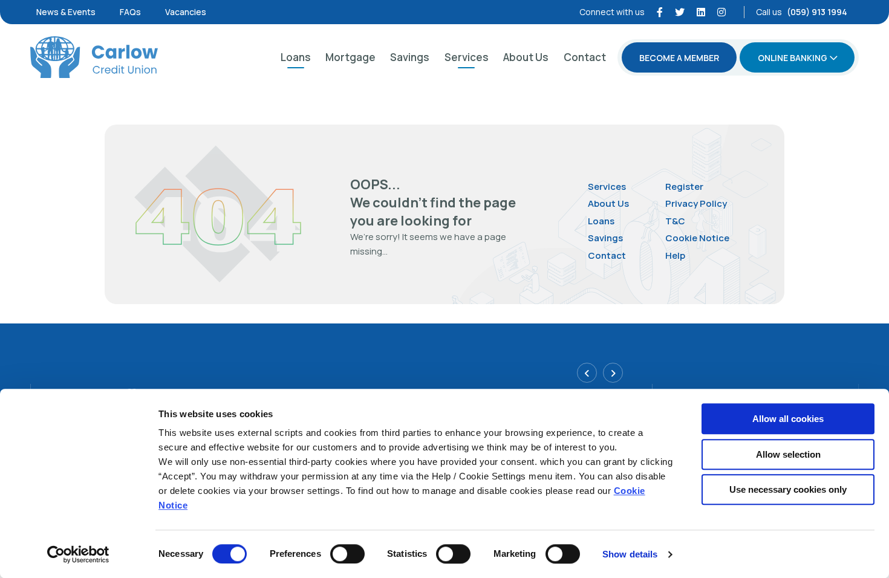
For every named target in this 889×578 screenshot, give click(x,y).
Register (684, 186)
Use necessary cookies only (788, 489)
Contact (585, 57)
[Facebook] (660, 12)
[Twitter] (680, 12)
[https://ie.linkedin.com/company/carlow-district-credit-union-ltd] (701, 12)
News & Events (66, 12)
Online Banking (792, 57)
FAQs (130, 12)
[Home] (94, 57)
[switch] (347, 553)
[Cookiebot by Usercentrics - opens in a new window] (78, 554)
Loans (296, 57)
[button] (587, 373)
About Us (526, 57)
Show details (629, 554)
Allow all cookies (788, 419)
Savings (409, 57)
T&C (675, 221)
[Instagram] (721, 12)
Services (466, 57)
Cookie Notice (697, 238)
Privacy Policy (696, 203)
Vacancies (185, 12)
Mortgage (350, 57)
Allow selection (788, 454)
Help (675, 255)
